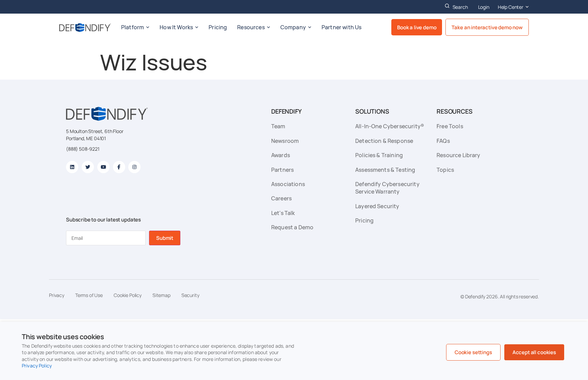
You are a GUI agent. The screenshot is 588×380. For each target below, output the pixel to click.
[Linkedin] (72, 167)
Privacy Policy (37, 365)
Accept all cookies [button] (534, 352)
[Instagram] (134, 167)
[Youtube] (103, 167)
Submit (164, 238)
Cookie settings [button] (473, 352)
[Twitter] (88, 167)
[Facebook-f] (119, 167)
